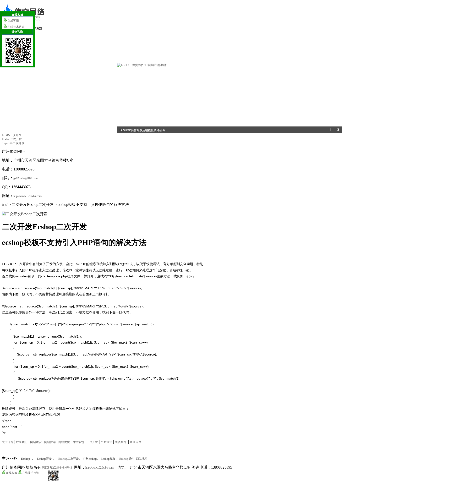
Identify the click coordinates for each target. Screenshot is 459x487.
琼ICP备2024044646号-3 (57, 467)
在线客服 (11, 473)
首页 (5, 205)
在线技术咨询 (30, 473)
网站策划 (78, 442)
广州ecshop (90, 458)
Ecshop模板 (108, 458)
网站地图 (142, 458)
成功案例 (120, 442)
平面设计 (106, 442)
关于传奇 (7, 442)
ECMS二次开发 (11, 135)
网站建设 (36, 442)
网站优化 (64, 442)
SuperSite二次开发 (13, 143)
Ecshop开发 (44, 458)
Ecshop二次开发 (12, 139)
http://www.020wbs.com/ (27, 196)
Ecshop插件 (126, 458)
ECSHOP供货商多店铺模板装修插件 (142, 130)
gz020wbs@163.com (25, 178)
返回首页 (135, 442)
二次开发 (92, 442)
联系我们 (21, 442)
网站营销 (50, 442)
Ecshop (25, 458)
